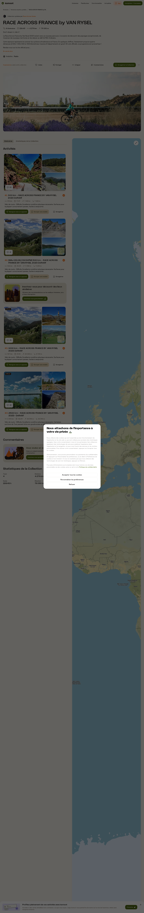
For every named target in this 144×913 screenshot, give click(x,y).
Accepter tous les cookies (72, 475)
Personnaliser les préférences (72, 480)
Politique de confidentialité (88, 467)
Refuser (72, 484)
